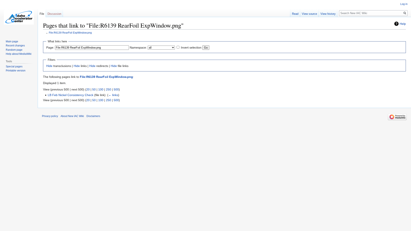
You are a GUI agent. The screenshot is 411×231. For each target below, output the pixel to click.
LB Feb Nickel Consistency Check (70, 95)
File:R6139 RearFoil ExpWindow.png (70, 32)
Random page (14, 49)
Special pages (14, 66)
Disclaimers (93, 116)
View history (328, 13)
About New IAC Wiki (72, 116)
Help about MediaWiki (18, 53)
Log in (404, 4)
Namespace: (138, 47)
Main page (12, 41)
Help (403, 23)
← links (113, 95)
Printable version (15, 70)
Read (295, 13)
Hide (49, 66)
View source (309, 13)
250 (108, 89)
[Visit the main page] (19, 17)
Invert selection (191, 47)
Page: (50, 47)
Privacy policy (50, 116)
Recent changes (15, 45)
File (42, 13)
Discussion (54, 13)
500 (116, 89)
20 (88, 89)
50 (94, 89)
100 (100, 89)
